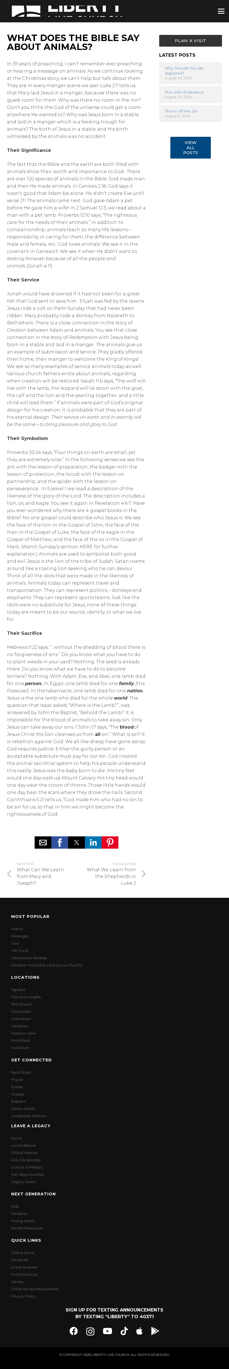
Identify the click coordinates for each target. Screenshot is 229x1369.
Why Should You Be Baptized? (184, 71)
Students (19, 1213)
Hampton (19, 1026)
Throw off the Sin (181, 111)
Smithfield (20, 1040)
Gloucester (21, 1011)
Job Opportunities (27, 1174)
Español (18, 989)
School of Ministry (27, 1167)
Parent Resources (27, 1228)
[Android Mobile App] (155, 1331)
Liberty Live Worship (29, 958)
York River (20, 1047)
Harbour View (23, 1033)
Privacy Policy (23, 1296)
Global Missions (24, 1152)
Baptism (18, 1101)
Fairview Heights (26, 997)
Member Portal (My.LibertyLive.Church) (46, 965)
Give (15, 943)
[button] (221, 11)
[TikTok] (124, 1331)
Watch (17, 929)
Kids (14, 1206)
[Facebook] (74, 1331)
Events (17, 1087)
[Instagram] (90, 1331)
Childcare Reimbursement (35, 1289)
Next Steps (21, 1072)
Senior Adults (23, 1108)
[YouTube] (107, 1331)
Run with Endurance (184, 92)
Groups (17, 1094)
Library (17, 1281)
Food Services (24, 1274)
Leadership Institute (28, 1116)
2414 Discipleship (26, 1160)
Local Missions (23, 1145)
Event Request (24, 1267)
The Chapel (21, 1004)
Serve (16, 1138)
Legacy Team (23, 1181)
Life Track (19, 950)
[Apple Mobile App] (139, 1331)
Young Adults (23, 1221)
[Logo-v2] (67, 11)
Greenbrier (21, 1018)
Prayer (17, 1079)
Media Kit (19, 1260)
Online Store (22, 1252)
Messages (19, 936)
